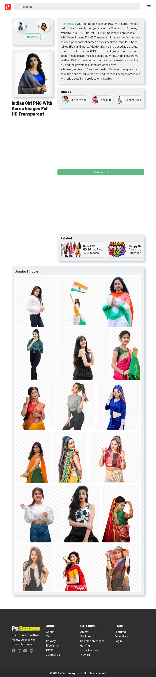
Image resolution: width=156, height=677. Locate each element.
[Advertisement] (32, 140)
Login (118, 641)
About (50, 631)
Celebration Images (92, 641)
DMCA (50, 650)
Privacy (51, 641)
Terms (50, 636)
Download (103, 172)
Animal (84, 631)
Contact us (53, 654)
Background (88, 636)
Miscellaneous (89, 650)
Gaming (85, 645)
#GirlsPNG (67, 23)
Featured (120, 631)
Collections (122, 636)
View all (85, 654)
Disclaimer (53, 645)
